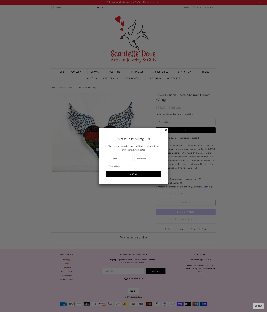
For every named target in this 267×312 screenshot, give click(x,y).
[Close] (164, 131)
